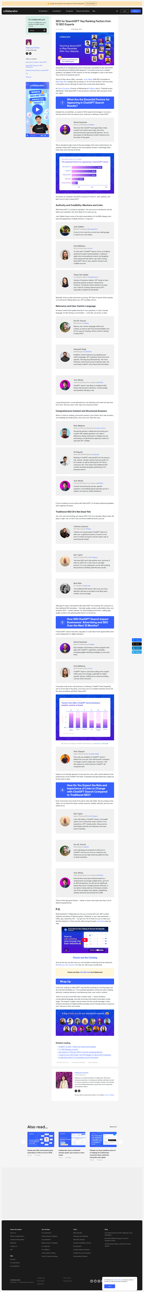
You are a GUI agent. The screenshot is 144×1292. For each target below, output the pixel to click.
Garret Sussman (64, 88)
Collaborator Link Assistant (82, 1253)
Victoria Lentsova (81, 526)
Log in (124, 11)
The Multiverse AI (93, 277)
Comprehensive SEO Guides (78, 1062)
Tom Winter (78, 380)
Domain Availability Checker (82, 1243)
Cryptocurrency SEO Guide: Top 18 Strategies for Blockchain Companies (85, 1055)
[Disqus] (72, 1192)
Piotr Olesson (79, 751)
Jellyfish (86, 323)
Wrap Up (28, 77)
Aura (90, 248)
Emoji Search (77, 1246)
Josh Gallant (88, 79)
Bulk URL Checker (79, 1239)
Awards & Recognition (17, 1239)
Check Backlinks (90, 3)
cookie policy (117, 1279)
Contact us (13, 1246)
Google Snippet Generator (81, 1249)
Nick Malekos (79, 426)
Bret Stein (78, 583)
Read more (113, 1127)
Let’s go (32, 30)
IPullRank (91, 125)
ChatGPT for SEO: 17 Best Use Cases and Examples (77, 1047)
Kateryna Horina (81, 1073)
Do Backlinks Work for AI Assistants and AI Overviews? (78, 1058)
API (11, 1249)
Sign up (136, 11)
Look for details (109, 1095)
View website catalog (48, 1253)
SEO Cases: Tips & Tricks (62, 1062)
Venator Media (94, 754)
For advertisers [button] (43, 11)
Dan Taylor (78, 555)
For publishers (14, 1266)
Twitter (137, 644)
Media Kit (13, 1243)
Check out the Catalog (85, 957)
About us (13, 1233)
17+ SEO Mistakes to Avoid (68, 1049)
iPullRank (91, 88)
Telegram (137, 652)
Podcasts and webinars (82, 11)
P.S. (27, 74)
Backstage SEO (61, 82)
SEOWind (100, 382)
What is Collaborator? (17, 1236)
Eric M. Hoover (80, 321)
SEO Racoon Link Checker (65, 965)
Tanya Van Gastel (81, 275)
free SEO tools (85, 972)
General (12, 1259)
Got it (109, 1286)
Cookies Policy (41, 1278)
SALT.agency (94, 557)
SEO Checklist (77, 1233)
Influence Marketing (92, 1062)
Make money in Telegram (50, 1243)
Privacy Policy (41, 1281)
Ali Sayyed (78, 452)
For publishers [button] (56, 11)
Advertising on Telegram (49, 1236)
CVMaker (88, 529)
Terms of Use (66, 1278)
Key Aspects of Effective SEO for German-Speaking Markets (80, 1052)
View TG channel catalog (50, 1256)
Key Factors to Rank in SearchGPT (36, 62)
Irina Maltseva (79, 246)
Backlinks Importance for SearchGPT (37, 70)
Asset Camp (86, 586)
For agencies (69, 11)
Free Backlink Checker (80, 1256)
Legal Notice (40, 1284)
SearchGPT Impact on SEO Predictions (34, 66)
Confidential (88, 351)
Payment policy (67, 1281)
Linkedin (137, 648)
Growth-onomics (100, 428)
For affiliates (46, 1249)
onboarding (100, 921)
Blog (94, 11)
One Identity (95, 454)
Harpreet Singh (80, 349)
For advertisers (15, 1263)
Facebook (138, 640)
